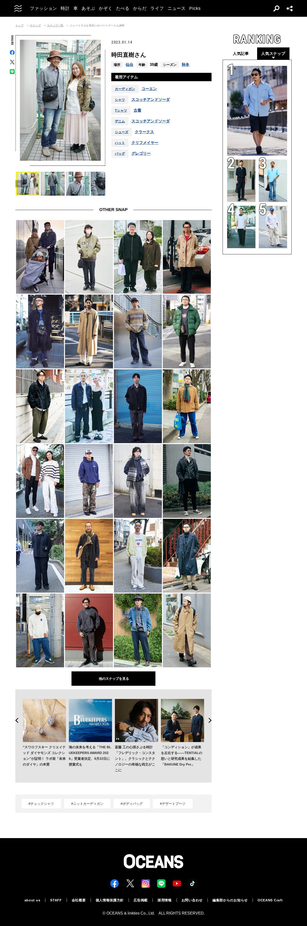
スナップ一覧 (55, 25)
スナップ (35, 25)
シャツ (120, 100)
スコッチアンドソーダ (150, 100)
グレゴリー (141, 153)
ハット (120, 143)
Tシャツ (121, 110)
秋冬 (185, 65)
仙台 (129, 65)
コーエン (149, 89)
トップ (19, 25)
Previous (15, 720)
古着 (137, 110)
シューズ (121, 132)
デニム (120, 121)
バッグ (120, 153)
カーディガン (125, 89)
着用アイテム (126, 77)
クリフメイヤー (144, 143)
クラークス (144, 132)
